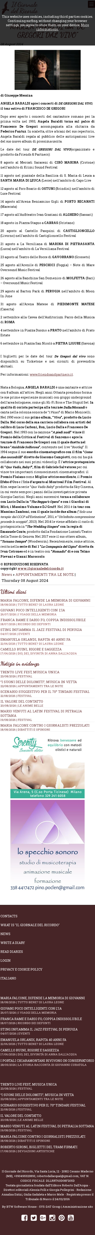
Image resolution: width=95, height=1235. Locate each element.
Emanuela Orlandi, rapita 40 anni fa (35, 641)
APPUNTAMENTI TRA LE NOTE (44, 574)
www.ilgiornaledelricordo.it (40, 568)
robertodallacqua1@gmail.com (58, 1176)
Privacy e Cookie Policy (21, 969)
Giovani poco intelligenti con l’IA (32, 612)
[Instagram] (52, 1217)
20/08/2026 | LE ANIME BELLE (21, 706)
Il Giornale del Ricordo (17, 1171)
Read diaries (11, 952)
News (7, 574)
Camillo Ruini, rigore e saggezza (38, 651)
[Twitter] (34, 1217)
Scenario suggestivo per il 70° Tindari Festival (44, 691)
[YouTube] (71, 1217)
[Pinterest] (62, 1217)
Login (5, 960)
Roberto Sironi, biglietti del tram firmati (39, 1149)
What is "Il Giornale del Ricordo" (30, 925)
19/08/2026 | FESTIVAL (16, 720)
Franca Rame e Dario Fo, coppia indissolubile (43, 622)
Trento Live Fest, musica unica (29, 672)
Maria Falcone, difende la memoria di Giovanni (45, 602)
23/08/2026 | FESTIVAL (16, 676)
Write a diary (12, 943)
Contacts (8, 916)
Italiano (8, 978)
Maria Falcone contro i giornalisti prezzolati (44, 725)
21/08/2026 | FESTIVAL (16, 696)
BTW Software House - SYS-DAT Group (33, 1207)
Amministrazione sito (78, 1207)
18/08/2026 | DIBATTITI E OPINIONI (25, 729)
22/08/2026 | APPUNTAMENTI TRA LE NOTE (31, 686)
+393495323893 (24, 1176)
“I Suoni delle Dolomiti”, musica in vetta (38, 682)
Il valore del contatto (21, 701)
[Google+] (43, 1217)
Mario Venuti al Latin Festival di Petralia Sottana (47, 1128)
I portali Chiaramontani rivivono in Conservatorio (47, 1063)
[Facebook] (24, 1217)
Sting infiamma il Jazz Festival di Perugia (41, 631)
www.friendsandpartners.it (51, 374)
